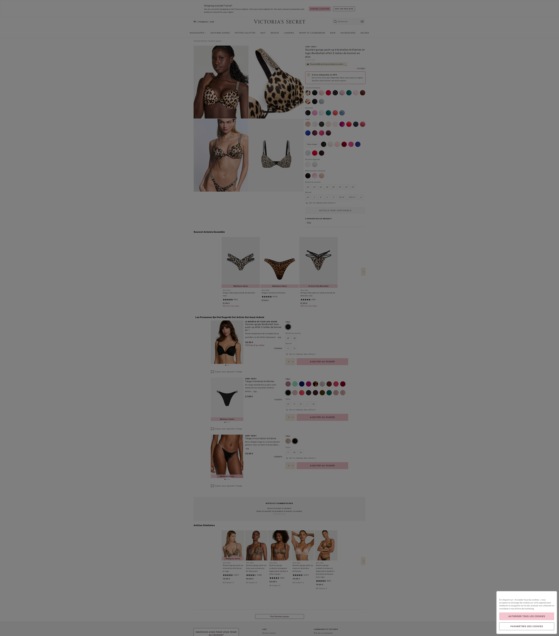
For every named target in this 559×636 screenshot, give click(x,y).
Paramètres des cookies (526, 626)
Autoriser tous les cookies (526, 616)
